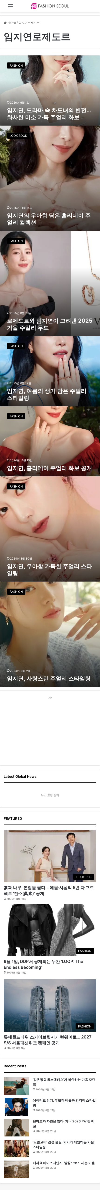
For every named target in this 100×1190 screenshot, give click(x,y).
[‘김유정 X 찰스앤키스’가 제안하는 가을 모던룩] (16, 1086)
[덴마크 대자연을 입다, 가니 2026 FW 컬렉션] (16, 1127)
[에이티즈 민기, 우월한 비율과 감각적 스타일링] (16, 1107)
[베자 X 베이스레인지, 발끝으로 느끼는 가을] (16, 1169)
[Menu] (10, 8)
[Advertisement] (50, 730)
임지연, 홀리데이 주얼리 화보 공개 (49, 468)
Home (11, 23)
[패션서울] (50, 6)
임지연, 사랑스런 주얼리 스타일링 (49, 678)
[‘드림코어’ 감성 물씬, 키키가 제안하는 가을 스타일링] (16, 1148)
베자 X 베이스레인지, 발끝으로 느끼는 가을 (64, 1163)
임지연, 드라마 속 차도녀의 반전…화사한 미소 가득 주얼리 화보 (49, 114)
